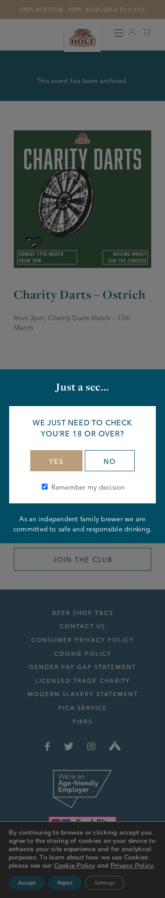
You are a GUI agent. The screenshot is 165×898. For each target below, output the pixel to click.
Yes (56, 461)
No (110, 461)
